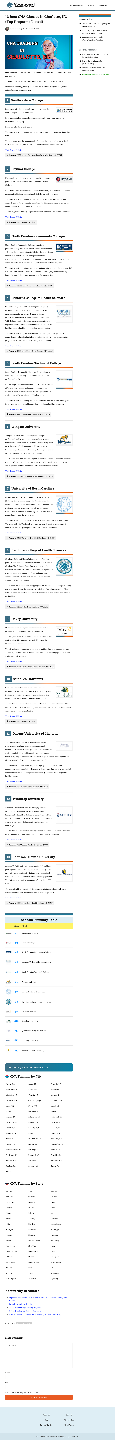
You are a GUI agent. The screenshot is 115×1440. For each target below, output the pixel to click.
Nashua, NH (55, 1133)
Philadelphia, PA (57, 1144)
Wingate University (29, 981)
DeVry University (29, 1011)
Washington (55, 1273)
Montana (31, 1235)
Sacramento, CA (12, 1160)
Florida (53, 1202)
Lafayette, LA (33, 1122)
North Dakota (33, 1251)
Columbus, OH (56, 1100)
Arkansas (9, 1196)
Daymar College (28, 942)
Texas (30, 1267)
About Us (46, 1415)
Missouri (9, 1235)
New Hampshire (34, 1240)
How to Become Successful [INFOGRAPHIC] (92, 62)
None (53, 1246)
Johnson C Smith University (33, 1050)
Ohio (52, 1251)
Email (8, 1382)
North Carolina (11, 1251)
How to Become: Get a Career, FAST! (96, 74)
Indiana (31, 1213)
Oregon (31, 1257)
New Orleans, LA (34, 1138)
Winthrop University (30, 1040)
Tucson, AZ (10, 1171)
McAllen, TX (56, 1127)
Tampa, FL (55, 1166)
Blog (46, 1420)
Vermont (9, 1273)
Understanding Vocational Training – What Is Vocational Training (96, 38)
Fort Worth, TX (34, 1111)
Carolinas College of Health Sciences (37, 1002)
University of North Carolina (33, 991)
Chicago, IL (55, 1095)
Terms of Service (46, 1425)
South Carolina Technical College (35, 972)
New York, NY (56, 1138)
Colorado (54, 1196)
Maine (8, 1224)
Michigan (9, 1229)
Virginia (31, 1273)
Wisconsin (32, 1278)
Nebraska (54, 1235)
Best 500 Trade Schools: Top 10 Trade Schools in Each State (96, 55)
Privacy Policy (69, 1420)
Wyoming (54, 1278)
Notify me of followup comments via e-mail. (23, 1392)
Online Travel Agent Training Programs (25, 1311)
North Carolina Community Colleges (36, 952)
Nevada (8, 1240)
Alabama (9, 1191)
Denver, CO (32, 1106)
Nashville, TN (11, 1138)
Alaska (30, 1191)
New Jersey (55, 1240)
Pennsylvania (55, 1257)
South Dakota (56, 1262)
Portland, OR (55, 1149)
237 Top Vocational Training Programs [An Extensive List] (96, 24)
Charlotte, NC (33, 1095)
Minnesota (32, 1229)
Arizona (54, 1191)
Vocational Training (57, 1436)
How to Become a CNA (37, 1067)
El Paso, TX (10, 1111)
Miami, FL (32, 1133)
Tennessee (9, 1267)
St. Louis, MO (33, 1166)
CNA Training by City (24, 1323)
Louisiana (54, 1218)
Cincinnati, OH (11, 1100)
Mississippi (55, 1229)
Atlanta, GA (10, 1084)
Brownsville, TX (57, 1089)
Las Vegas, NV (56, 1122)
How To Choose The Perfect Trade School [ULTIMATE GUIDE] (35, 1314)
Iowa (52, 1213)
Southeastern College (30, 933)
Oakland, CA (10, 1144)
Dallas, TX (10, 1106)
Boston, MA (32, 1089)
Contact (69, 1415)
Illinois (8, 1213)
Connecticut (10, 1202)
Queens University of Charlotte (34, 1030)
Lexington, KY (11, 1127)
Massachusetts (56, 1224)
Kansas (8, 1218)
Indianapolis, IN (34, 1117)
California (31, 1196)
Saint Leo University (30, 1021)
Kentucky (31, 1218)
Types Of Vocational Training (21, 1304)
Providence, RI (11, 1155)
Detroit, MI (55, 1106)
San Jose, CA (11, 1166)
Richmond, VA (33, 1155)
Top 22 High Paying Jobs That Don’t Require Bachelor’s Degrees (95, 31)
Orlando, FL (32, 1144)
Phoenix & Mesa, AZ (13, 1149)
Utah (52, 1267)
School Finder (69, 1425)
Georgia (9, 1207)
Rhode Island (10, 1262)
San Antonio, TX (34, 1160)
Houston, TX (10, 1117)
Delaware (31, 1202)
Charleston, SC (11, 1095)
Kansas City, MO (12, 1122)
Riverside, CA (56, 1155)
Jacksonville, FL (57, 1117)
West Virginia (11, 1278)
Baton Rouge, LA (12, 1089)
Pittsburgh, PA (33, 1149)
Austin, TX (32, 1084)
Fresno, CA (55, 1111)
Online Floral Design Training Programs (25, 1307)
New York (32, 1246)
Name (8, 1372)
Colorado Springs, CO (36, 1100)
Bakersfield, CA (56, 1084)
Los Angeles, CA (34, 1127)
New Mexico (10, 1246)
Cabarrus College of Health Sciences (36, 961)
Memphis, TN (11, 1133)
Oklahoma (9, 1257)
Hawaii (31, 1207)
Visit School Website (13, 149)
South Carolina (33, 1262)
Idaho (53, 1207)
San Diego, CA (56, 1160)
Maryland (31, 1224)
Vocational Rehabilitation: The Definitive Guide (93, 69)
